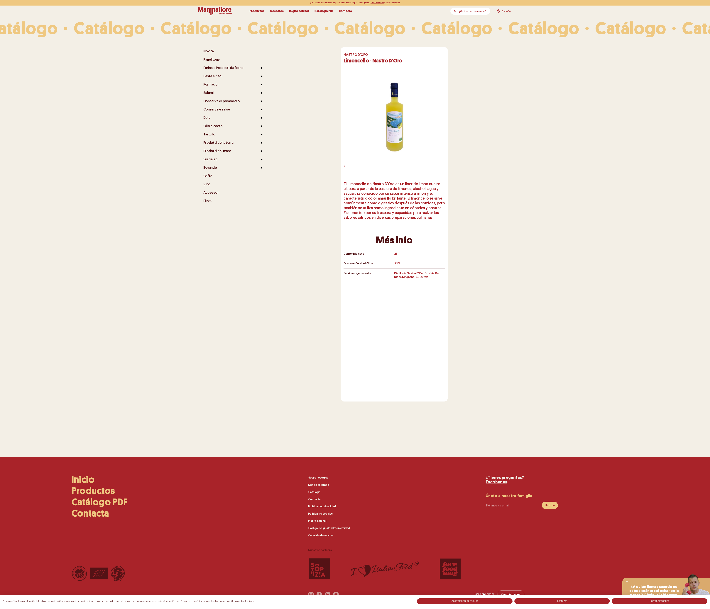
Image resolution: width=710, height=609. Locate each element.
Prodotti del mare (217, 151)
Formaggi (211, 84)
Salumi (208, 92)
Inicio (83, 479)
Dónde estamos (318, 485)
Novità (208, 51)
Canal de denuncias (320, 535)
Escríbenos (496, 482)
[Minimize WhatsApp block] (627, 581)
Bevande (210, 167)
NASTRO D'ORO (356, 54)
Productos (256, 11)
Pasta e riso (212, 76)
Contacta (345, 11)
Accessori (211, 192)
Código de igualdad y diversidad (329, 528)
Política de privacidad (322, 506)
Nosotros (277, 11)
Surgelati (210, 159)
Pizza (207, 201)
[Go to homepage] (215, 11)
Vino (206, 184)
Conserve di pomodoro (221, 101)
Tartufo (209, 134)
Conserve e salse (216, 109)
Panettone (211, 59)
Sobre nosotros (318, 477)
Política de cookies (320, 513)
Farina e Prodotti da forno (223, 67)
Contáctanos (377, 3)
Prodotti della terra (218, 142)
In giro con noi (299, 11)
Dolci (207, 117)
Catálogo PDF (323, 11)
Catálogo (314, 492)
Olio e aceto (213, 126)
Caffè (207, 176)
